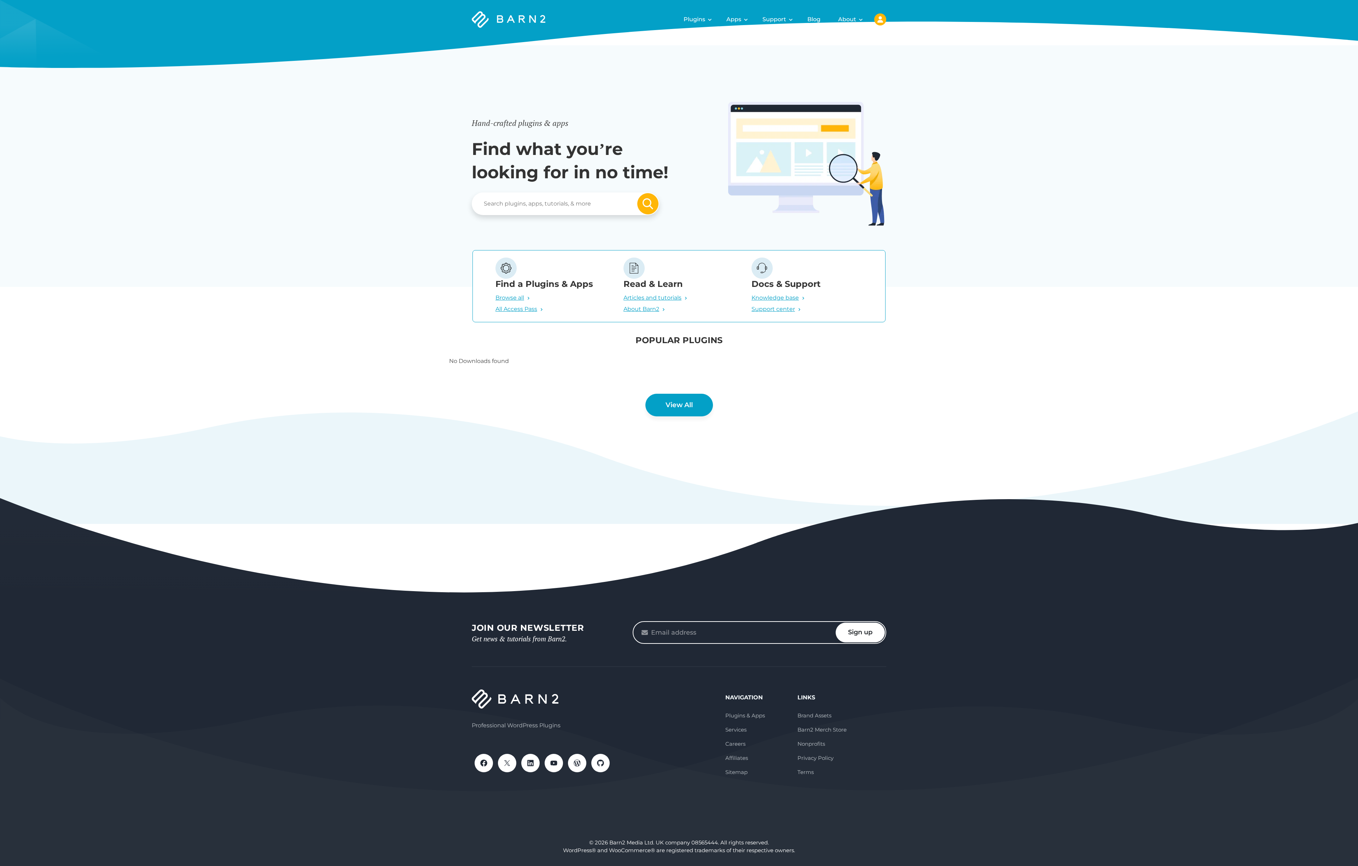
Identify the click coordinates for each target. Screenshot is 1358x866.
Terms (805, 772)
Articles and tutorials (652, 297)
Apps (733, 19)
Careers (735, 743)
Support (774, 19)
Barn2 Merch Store (822, 729)
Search (647, 203)
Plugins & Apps (745, 715)
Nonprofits (811, 743)
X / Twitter (507, 763)
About (847, 19)
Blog (813, 19)
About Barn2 (641, 309)
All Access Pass (516, 309)
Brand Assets (814, 715)
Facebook (484, 763)
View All (679, 405)
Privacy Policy (815, 758)
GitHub (600, 763)
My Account (880, 19)
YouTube (554, 763)
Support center (773, 309)
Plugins (694, 19)
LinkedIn (530, 763)
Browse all (509, 297)
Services (736, 729)
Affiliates (736, 758)
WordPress (577, 763)
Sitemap (736, 772)
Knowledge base (775, 297)
